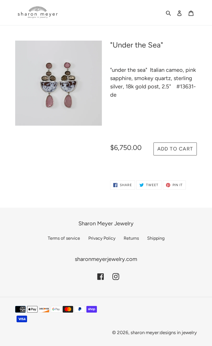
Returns (131, 238)
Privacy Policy (101, 238)
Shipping (156, 238)
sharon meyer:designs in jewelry (164, 332)
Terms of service (64, 238)
